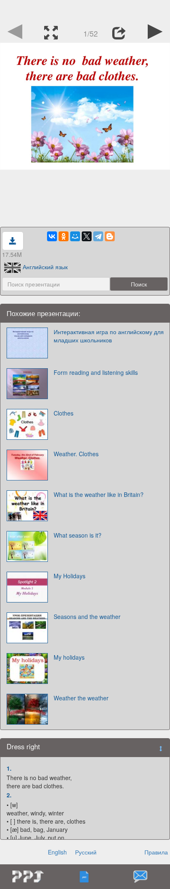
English (57, 852)
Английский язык (45, 267)
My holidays (69, 657)
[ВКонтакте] (52, 236)
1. (9, 768)
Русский (86, 852)
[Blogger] (110, 236)
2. (9, 795)
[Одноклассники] (63, 236)
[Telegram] (98, 236)
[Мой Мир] (75, 236)
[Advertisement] (85, 10)
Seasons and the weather (87, 616)
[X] (87, 236)
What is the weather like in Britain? (99, 494)
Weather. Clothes (76, 454)
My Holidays (69, 576)
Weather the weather (81, 698)
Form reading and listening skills (96, 372)
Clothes (63, 413)
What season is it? (78, 535)
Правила (156, 852)
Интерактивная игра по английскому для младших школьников (109, 336)
